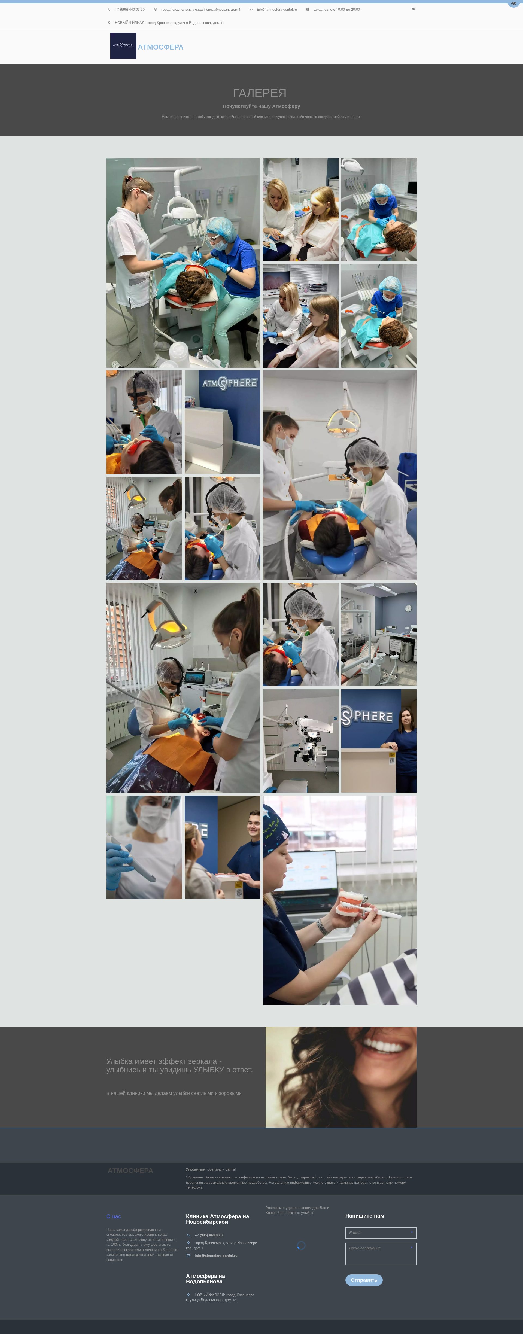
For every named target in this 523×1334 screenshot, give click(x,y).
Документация (214, 46)
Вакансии (344, 46)
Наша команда (81, 46)
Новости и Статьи (298, 46)
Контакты (382, 46)
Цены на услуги (130, 46)
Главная (40, 46)
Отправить (364, 1280)
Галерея (254, 46)
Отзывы (173, 46)
